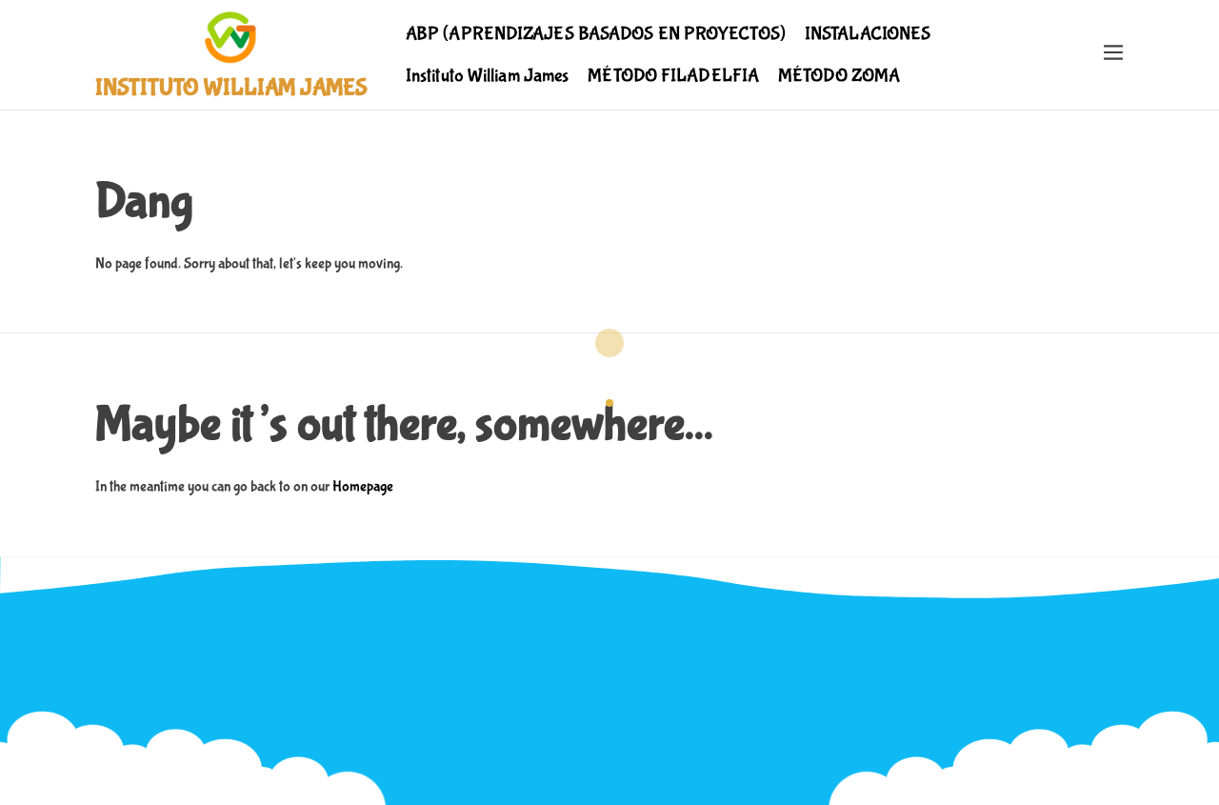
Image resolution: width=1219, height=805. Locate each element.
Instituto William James (487, 76)
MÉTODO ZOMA (839, 76)
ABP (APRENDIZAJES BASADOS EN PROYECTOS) (596, 34)
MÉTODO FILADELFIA (673, 76)
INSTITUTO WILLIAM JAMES (231, 88)
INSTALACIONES (867, 34)
